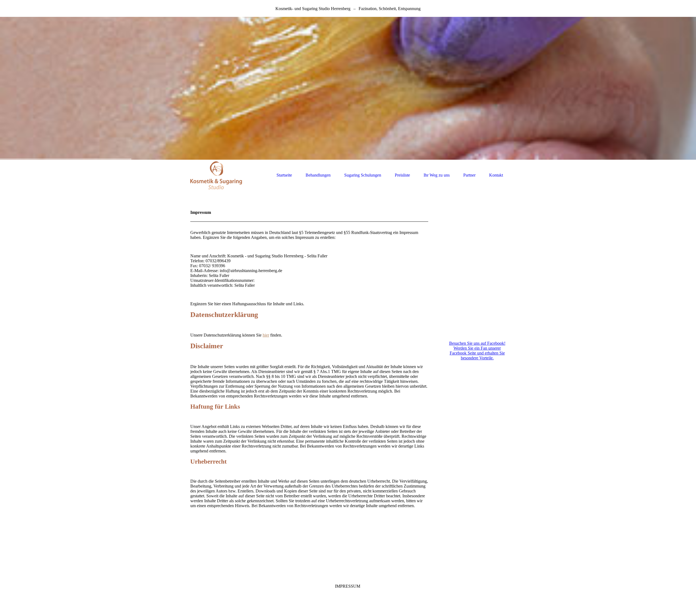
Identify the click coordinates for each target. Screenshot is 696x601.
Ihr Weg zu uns (437, 175)
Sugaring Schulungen (362, 175)
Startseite (284, 175)
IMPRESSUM (347, 586)
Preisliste (402, 175)
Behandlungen (318, 175)
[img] (348, 88)
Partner (469, 175)
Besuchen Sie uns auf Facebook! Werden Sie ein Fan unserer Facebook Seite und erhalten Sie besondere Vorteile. (477, 350)
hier (266, 335)
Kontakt (496, 175)
